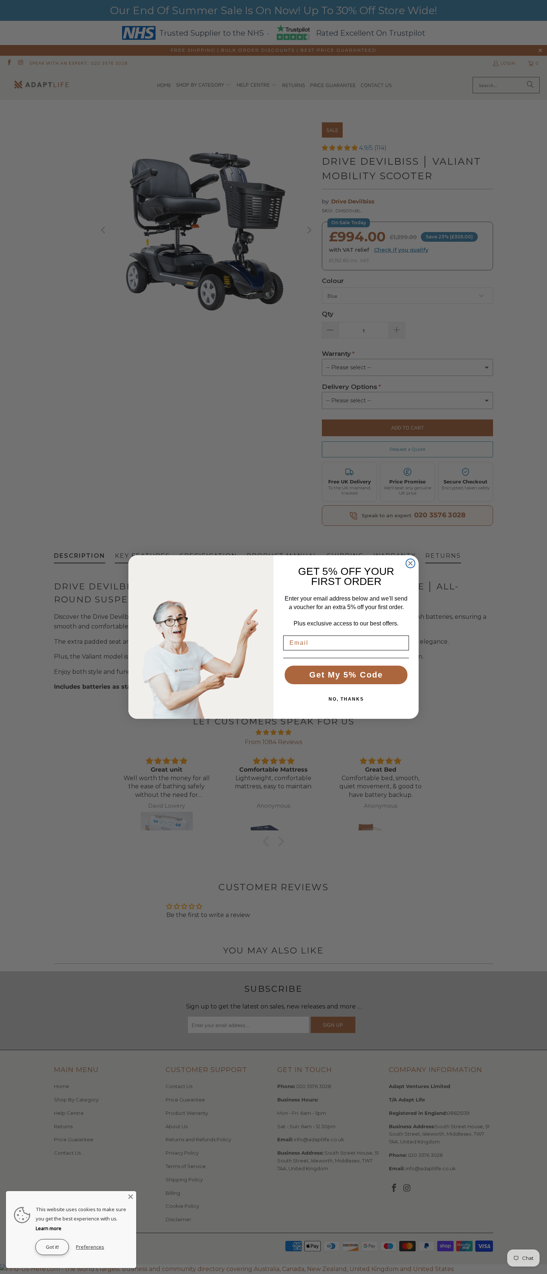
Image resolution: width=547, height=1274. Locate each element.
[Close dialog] (410, 563)
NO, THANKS (346, 699)
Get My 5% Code (346, 674)
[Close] (130, 1196)
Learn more (48, 1228)
